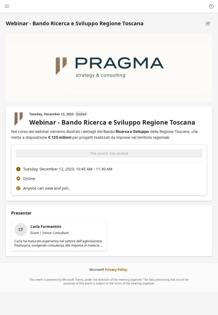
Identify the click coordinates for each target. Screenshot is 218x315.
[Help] (211, 6)
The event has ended (109, 153)
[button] (208, 23)
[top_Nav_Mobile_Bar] (7, 6)
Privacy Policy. (116, 269)
